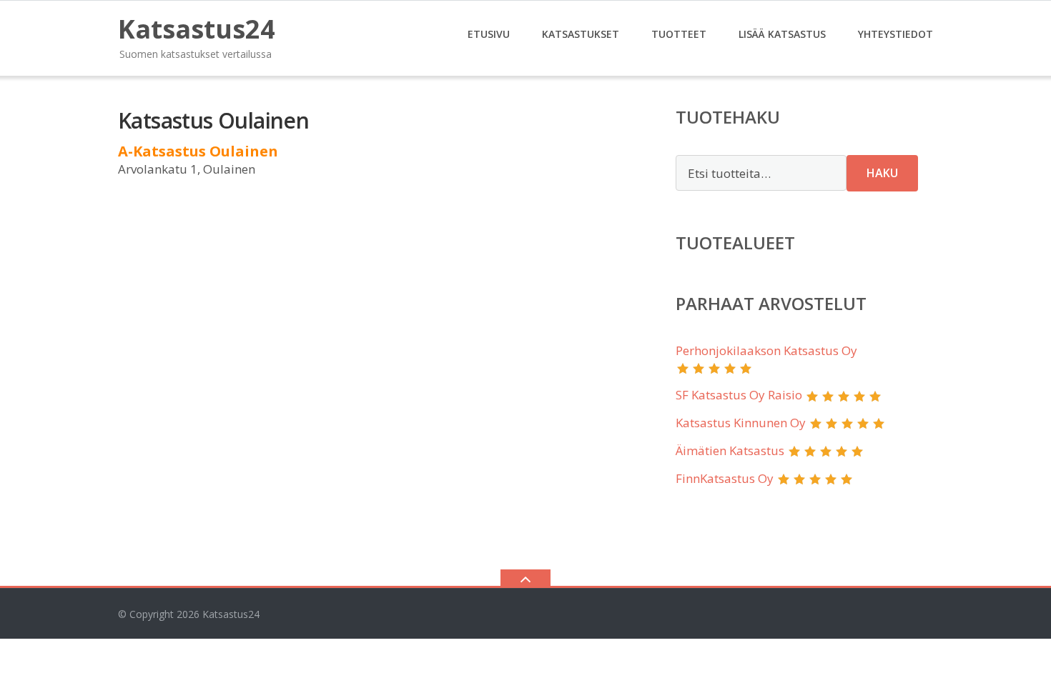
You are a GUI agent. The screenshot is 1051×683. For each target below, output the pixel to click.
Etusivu (489, 34)
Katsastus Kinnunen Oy (741, 422)
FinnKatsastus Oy (725, 478)
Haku (882, 173)
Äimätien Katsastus (730, 450)
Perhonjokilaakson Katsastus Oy (766, 350)
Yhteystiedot (895, 34)
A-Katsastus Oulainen (198, 151)
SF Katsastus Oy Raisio (739, 395)
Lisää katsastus (782, 34)
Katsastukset (580, 34)
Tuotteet (678, 34)
